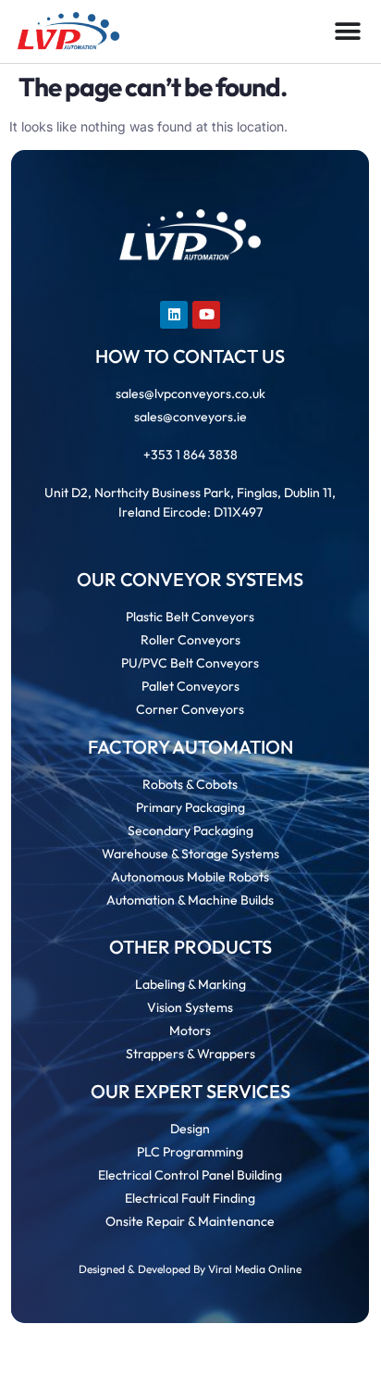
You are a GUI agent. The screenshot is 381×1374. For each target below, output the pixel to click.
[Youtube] (206, 315)
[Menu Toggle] (348, 31)
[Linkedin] (174, 315)
